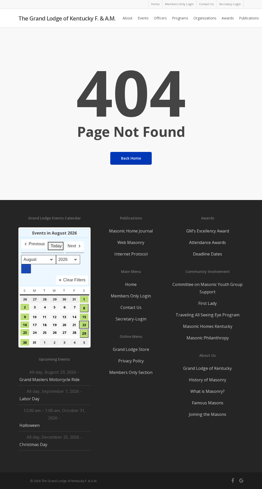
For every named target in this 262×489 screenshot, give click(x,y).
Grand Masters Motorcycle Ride (49, 379)
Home (131, 284)
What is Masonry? (207, 391)
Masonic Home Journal (131, 231)
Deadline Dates (207, 254)
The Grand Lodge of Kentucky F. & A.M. (66, 18)
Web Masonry (130, 242)
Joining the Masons (207, 414)
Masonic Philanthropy (208, 338)
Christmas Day (33, 444)
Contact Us (131, 307)
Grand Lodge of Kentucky (207, 368)
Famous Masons (207, 403)
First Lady (207, 303)
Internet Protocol (131, 254)
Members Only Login (131, 296)
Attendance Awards (207, 242)
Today (56, 246)
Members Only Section (130, 372)
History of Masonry (207, 380)
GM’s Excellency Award (207, 231)
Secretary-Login (131, 319)
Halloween (29, 425)
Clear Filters (74, 280)
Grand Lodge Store (131, 349)
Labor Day (29, 399)
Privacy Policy (131, 361)
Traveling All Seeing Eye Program (207, 315)
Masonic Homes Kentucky (207, 326)
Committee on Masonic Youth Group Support (207, 288)
